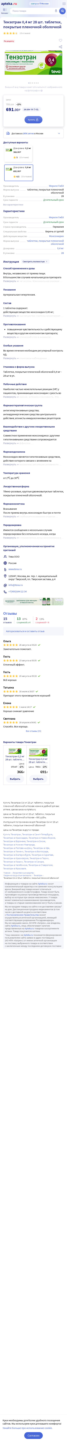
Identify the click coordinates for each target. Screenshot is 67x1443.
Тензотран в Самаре (34, 861)
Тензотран (38, 875)
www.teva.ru (15, 569)
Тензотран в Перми (39, 858)
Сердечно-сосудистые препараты (18, 875)
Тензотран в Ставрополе (40, 865)
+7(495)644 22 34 (17, 591)
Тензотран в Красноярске (15, 858)
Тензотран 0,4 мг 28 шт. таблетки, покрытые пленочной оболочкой (38, 760)
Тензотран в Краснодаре (15, 837)
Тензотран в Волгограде (36, 851)
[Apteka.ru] (9, 4)
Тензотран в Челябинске (15, 865)
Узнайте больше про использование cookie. (28, 1428)
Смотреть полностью (34, 261)
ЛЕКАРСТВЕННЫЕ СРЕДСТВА (23, 873)
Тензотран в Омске (36, 841)
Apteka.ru (42, 883)
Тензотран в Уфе (41, 848)
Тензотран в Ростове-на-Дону (17, 848)
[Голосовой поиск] (56, 11)
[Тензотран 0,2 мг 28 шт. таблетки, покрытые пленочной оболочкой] (18, 154)
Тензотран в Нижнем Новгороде (19, 844)
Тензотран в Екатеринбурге (16, 854)
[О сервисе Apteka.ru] (64, 4)
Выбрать (15, 778)
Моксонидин (56, 236)
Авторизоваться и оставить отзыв (25, 631)
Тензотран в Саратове (42, 854)
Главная (7, 873)
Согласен (33, 1435)
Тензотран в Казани (13, 861)
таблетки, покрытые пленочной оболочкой (45, 242)
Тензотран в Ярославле (14, 868)
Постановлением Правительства (22, 914)
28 (62, 253)
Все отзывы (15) (33, 731)
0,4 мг (60, 248)
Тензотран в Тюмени (13, 851)
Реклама (59, 600)
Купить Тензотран (12, 834)
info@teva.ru (15, 585)
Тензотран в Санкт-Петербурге (37, 834)
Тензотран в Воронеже (14, 841)
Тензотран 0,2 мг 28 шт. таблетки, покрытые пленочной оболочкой (14, 758)
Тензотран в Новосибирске (42, 837)
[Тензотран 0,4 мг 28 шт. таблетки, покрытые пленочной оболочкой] (19, 173)
